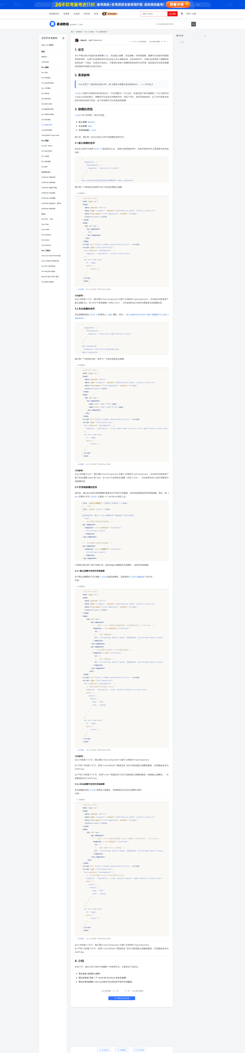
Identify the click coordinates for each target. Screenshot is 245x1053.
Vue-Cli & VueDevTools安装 (51, 256)
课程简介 (44, 57)
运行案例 (81, 289)
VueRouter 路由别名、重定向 (51, 203)
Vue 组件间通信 (46, 130)
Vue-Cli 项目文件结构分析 (50, 261)
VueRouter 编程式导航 (49, 188)
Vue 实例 (44, 72)
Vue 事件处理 (46, 99)
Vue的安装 (45, 62)
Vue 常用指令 (46, 78)
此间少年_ (84, 40)
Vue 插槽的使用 (46, 125)
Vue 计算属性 (46, 88)
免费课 (66, 14)
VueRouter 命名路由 (48, 193)
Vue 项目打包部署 (47, 282)
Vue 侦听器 (45, 93)
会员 (111, 13)
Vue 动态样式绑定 (47, 83)
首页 (72, 32)
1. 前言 (182, 42)
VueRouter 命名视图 (48, 198)
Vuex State (45, 224)
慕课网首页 (54, 14)
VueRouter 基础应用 (48, 177)
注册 (194, 14)
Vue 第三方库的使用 (48, 266)
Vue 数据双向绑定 (47, 109)
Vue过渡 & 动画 (46, 104)
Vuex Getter (45, 229)
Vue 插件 (44, 167)
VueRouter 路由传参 (48, 209)
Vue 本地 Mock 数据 (48, 271)
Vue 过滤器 (45, 156)
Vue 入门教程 (89, 32)
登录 (188, 14)
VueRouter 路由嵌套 (48, 182)
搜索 (174, 14)
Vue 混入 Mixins (46, 146)
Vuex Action (45, 240)
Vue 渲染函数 (46, 161)
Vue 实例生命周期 (47, 114)
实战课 (77, 14)
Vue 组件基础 (46, 120)
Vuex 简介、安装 (47, 219)
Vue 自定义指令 (46, 151)
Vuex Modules (46, 245)
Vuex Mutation (46, 235)
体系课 (87, 14)
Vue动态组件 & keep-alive (50, 135)
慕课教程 (79, 32)
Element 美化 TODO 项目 (50, 277)
